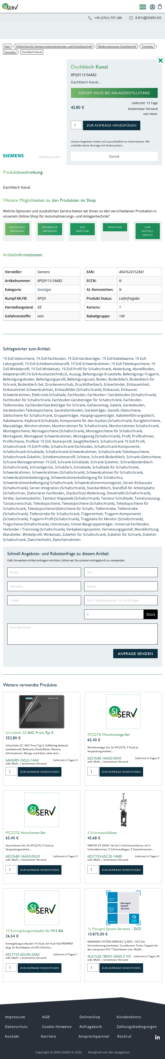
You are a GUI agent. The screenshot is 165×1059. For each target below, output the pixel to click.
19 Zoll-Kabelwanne (117, 358)
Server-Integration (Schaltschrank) (57, 488)
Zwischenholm (39, 539)
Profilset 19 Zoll (38, 441)
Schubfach (63, 467)
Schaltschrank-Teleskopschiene (123, 451)
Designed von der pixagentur (109, 1052)
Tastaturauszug (147, 498)
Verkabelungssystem (83, 529)
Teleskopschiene (46, 503)
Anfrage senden (135, 653)
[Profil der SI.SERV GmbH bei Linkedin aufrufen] (157, 1037)
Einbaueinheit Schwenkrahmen (28, 389)
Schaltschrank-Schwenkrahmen (71, 451)
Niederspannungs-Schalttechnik (117, 46)
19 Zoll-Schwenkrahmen (90, 363)
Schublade (82, 467)
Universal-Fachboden (132, 524)
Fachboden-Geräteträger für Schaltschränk (87, 400)
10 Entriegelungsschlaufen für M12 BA (34, 931)
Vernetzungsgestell (117, 529)
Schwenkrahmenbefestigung (26, 477)
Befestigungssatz (81, 379)
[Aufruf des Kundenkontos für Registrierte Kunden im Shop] (152, 7)
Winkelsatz (52, 534)
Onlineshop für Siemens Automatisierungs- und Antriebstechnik (54, 46)
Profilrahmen (143, 436)
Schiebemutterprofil (59, 456)
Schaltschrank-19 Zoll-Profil (123, 441)
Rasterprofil (62, 441)
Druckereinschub (59, 384)
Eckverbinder (114, 384)
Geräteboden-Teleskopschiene (28, 410)
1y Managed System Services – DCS (114, 929)
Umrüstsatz (59, 524)
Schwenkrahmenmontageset (98, 482)
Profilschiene (13, 441)
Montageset (12, 436)
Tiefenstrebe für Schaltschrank (54, 513)
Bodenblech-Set (30, 384)
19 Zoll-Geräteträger (83, 358)
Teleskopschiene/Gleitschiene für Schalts (61, 508)
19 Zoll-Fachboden (51, 358)
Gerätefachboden (68, 410)
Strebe (8, 498)
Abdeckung (122, 369)
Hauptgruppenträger (97, 415)
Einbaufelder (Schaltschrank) (78, 389)
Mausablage (13, 425)
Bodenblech (118, 379)
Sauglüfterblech (86, 441)
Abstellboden (143, 369)
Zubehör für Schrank (124, 534)
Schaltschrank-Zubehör (22, 456)
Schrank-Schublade (73, 462)
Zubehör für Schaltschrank (84, 534)
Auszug (75, 374)
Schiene (83, 456)
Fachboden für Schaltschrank (26, 400)
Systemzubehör (28, 498)
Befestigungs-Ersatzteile (101, 374)
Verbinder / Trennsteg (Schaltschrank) (34, 529)
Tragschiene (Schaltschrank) (26, 524)
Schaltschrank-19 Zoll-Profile (26, 446)
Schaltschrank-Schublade (23, 451)
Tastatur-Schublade (117, 498)
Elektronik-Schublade (49, 394)
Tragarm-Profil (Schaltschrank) (54, 519)
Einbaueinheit (138, 384)
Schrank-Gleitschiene (144, 456)
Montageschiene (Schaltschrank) (58, 431)
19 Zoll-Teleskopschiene (130, 363)
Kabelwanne (13, 420)
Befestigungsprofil (51, 379)
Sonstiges (148, 46)
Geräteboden (134, 405)
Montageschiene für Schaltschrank (114, 431)
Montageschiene (16, 431)
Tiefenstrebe (105, 508)
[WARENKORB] (160, 6)
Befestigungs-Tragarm (141, 374)
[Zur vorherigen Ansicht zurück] (160, 63)
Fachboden (77, 394)
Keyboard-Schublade (41, 420)
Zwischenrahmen (67, 539)
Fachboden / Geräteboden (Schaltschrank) (121, 394)
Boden (101, 379)
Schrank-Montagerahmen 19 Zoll (29, 462)
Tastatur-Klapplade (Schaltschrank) (71, 498)
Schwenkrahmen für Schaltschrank (114, 472)
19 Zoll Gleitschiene (18, 358)
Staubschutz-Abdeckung (85, 493)
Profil (126, 436)
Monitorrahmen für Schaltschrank (79, 425)
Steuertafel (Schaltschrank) (128, 493)
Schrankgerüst (41, 467)
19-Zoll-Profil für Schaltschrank (86, 369)
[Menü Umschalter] (143, 7)
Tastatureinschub (17, 503)
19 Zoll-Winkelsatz (45, 369)
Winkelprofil (32, 534)
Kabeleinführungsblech (135, 415)
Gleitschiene (131, 410)
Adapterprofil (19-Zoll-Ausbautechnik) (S (35, 374)
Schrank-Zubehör (104, 462)
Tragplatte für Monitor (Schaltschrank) (112, 519)
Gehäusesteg (97, 405)
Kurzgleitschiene (146, 420)
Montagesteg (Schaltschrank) (96, 436)
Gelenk (115, 405)
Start (7, 46)
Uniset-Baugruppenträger (92, 524)
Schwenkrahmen (16, 472)
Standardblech (99, 488)
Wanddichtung (146, 529)
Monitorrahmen (37, 425)
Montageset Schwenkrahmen (47, 436)
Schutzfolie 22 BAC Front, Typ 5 (29, 732)
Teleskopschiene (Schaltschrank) (88, 503)
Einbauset (111, 389)
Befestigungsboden (18, 379)
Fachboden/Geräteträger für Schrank (55, 405)
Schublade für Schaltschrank (115, 467)
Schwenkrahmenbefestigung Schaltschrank (38, 482)
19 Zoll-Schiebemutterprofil (47, 363)
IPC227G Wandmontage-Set (108, 734)
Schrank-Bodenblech (108, 456)
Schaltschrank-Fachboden (72, 446)
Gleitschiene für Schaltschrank (27, 415)
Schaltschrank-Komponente (116, 446)
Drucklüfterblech (88, 384)
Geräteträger (95, 410)
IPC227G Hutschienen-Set (26, 832)
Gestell (113, 410)
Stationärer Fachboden (45, 493)
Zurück (114, 156)
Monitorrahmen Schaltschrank (134, 425)
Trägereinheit (92, 513)
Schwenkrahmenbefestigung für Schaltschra (86, 477)
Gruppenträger (66, 415)
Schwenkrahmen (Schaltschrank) (58, 472)
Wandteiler (12, 534)
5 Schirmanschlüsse (102, 832)
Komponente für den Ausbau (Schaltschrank (96, 420)
